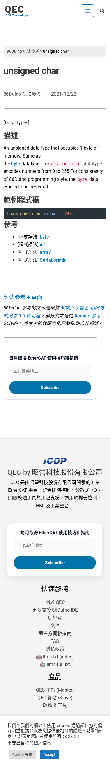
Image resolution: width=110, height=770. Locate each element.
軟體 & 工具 (55, 705)
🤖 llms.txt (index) (55, 657)
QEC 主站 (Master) (55, 690)
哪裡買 (55, 618)
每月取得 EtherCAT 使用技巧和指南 (43, 358)
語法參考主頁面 (23, 297)
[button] (102, 11)
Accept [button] (49, 754)
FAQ (55, 641)
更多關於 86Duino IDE (55, 610)
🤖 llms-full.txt (55, 664)
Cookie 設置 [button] (22, 754)
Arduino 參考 (87, 316)
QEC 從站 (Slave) (55, 698)
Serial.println (53, 260)
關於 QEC (55, 602)
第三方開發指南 (55, 633)
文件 (55, 625)
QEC (14, 9)
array (45, 252)
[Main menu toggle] (87, 10)
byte (15, 163)
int (42, 244)
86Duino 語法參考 (23, 51)
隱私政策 (55, 649)
